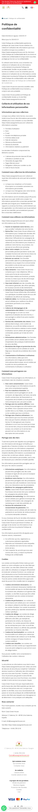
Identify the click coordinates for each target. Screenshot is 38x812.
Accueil (6, 18)
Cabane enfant (19, 773)
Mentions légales (19, 785)
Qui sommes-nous (19, 763)
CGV (19, 792)
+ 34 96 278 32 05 (19, 753)
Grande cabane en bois (19, 775)
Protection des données (19, 787)
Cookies (19, 790)
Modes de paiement (19, 783)
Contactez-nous (19, 766)
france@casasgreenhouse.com (19, 755)
